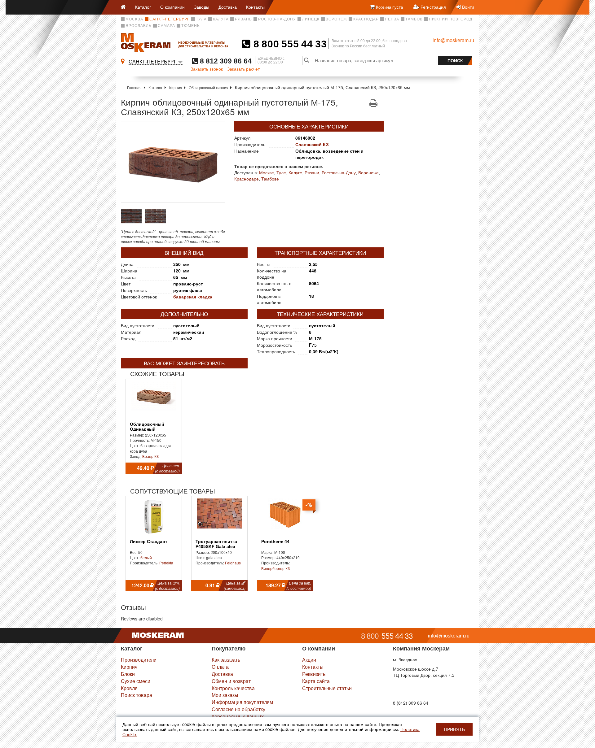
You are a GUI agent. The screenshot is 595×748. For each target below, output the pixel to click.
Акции (309, 659)
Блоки (128, 673)
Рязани (312, 172)
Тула (201, 19)
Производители (138, 659)
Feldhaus (233, 562)
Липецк (311, 19)
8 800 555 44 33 (288, 44)
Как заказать (226, 659)
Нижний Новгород (450, 19)
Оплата (220, 666)
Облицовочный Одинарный (147, 426)
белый (146, 557)
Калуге (295, 172)
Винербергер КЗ (275, 568)
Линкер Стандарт (148, 541)
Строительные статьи (327, 688)
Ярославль (139, 26)
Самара (166, 26)
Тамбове (270, 179)
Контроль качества (233, 688)
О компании (172, 7)
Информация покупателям (242, 702)
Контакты (255, 7)
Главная (134, 87)
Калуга (221, 19)
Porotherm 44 (275, 541)
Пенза (392, 19)
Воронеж (336, 19)
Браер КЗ (150, 456)
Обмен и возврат (231, 681)
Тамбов (414, 19)
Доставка (227, 7)
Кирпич (175, 87)
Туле (281, 172)
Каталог (143, 7)
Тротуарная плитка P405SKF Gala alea (216, 544)
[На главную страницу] (125, 7)
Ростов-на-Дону (277, 19)
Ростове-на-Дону (339, 172)
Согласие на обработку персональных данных (238, 713)
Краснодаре (246, 179)
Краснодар (366, 19)
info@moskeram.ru (453, 40)
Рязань (243, 19)
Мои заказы (225, 694)
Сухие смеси (135, 681)
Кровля (129, 688)
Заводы (201, 7)
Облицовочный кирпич (208, 87)
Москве (266, 172)
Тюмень (190, 26)
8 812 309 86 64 (225, 60)
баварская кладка (192, 297)
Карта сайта (316, 681)
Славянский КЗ (312, 144)
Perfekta (166, 562)
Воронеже (368, 172)
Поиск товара (136, 694)
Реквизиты (314, 673)
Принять (454, 729)
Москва (134, 19)
